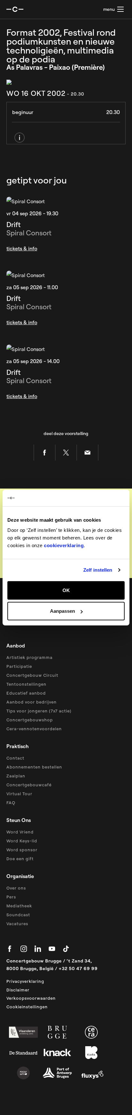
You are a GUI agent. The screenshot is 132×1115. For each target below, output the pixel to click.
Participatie (19, 666)
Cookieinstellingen (27, 1006)
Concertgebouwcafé (29, 784)
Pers (11, 896)
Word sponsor (21, 849)
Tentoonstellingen (26, 684)
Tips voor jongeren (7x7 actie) (38, 710)
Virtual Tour (19, 793)
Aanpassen (62, 611)
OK (66, 590)
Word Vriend (20, 831)
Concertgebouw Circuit (32, 675)
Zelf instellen (97, 570)
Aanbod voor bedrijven (31, 701)
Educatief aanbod (26, 693)
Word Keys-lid (21, 840)
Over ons (16, 887)
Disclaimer (17, 989)
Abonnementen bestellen (34, 766)
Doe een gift (20, 858)
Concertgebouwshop (29, 719)
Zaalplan (15, 775)
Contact (15, 758)
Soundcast (18, 914)
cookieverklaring (64, 545)
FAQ (10, 802)
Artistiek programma (29, 657)
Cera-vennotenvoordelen (34, 728)
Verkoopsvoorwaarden (31, 998)
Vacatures (17, 923)
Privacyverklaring (25, 981)
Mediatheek (19, 905)
